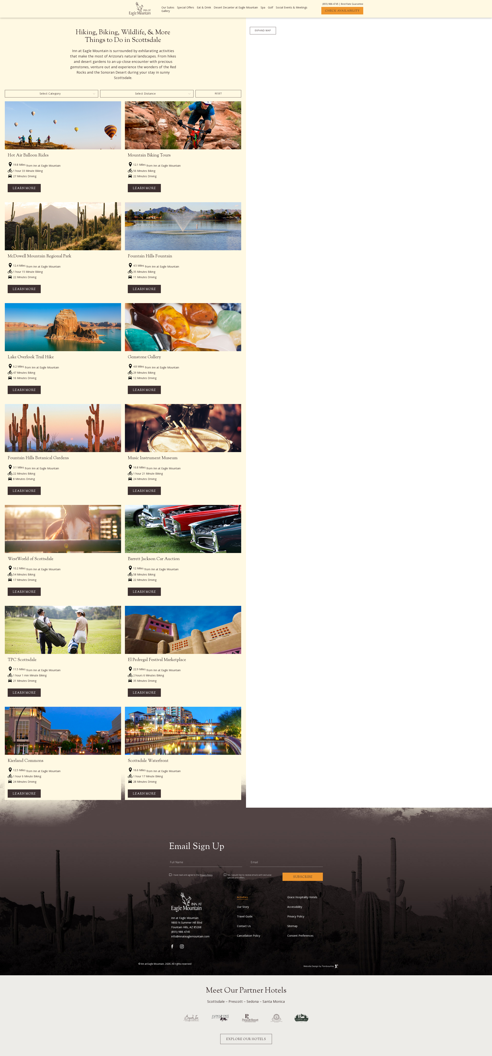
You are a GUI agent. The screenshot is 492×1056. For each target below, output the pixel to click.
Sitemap (292, 926)
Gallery (165, 11)
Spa (263, 7)
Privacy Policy (206, 874)
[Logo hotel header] (140, 9)
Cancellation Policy (248, 935)
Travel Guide (245, 916)
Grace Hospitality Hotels (302, 897)
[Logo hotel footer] (186, 902)
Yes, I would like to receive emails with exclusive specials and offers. (249, 876)
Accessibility (294, 906)
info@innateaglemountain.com (190, 936)
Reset (218, 93)
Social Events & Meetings (291, 7)
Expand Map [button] (263, 30)
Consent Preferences (300, 935)
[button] (324, 575)
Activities (242, 897)
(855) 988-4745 (330, 4)
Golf (270, 7)
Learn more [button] (24, 188)
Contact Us (244, 926)
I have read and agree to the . (192, 875)
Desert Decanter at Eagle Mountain (236, 7)
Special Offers (185, 7)
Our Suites (167, 7)
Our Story (243, 906)
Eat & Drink (204, 7)
